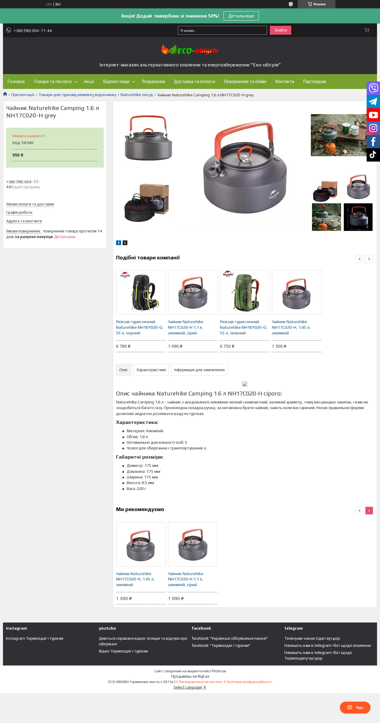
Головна (16, 81)
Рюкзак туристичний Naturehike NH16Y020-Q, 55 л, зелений (243, 327)
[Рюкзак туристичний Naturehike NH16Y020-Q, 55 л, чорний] (141, 292)
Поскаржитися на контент (201, 682)
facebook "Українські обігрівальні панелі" (230, 638)
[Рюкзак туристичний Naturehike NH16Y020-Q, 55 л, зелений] (245, 292)
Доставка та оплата (194, 81)
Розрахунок (153, 81)
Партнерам (314, 81)
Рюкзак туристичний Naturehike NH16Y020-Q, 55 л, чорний (139, 327)
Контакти (284, 81)
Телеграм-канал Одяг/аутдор (312, 638)
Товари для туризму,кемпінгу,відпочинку (77, 94)
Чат (359, 707)
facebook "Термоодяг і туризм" (221, 645)
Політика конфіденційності (249, 682)
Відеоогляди (116, 81)
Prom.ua (219, 671)
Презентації (22, 94)
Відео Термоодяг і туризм (123, 651)
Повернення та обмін (245, 81)
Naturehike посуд (137, 94)
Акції (89, 81)
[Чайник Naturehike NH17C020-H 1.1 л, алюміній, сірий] (193, 292)
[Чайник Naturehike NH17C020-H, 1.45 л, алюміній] (297, 292)
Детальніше (241, 16)
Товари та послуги (53, 81)
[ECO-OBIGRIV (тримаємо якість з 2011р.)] (190, 49)
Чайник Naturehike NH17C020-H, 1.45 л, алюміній (291, 327)
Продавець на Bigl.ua (190, 676)
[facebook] (118, 243)
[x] (125, 243)
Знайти (280, 30)
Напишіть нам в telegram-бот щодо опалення (327, 645)
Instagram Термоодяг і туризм (34, 638)
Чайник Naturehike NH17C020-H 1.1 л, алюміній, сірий (185, 327)
